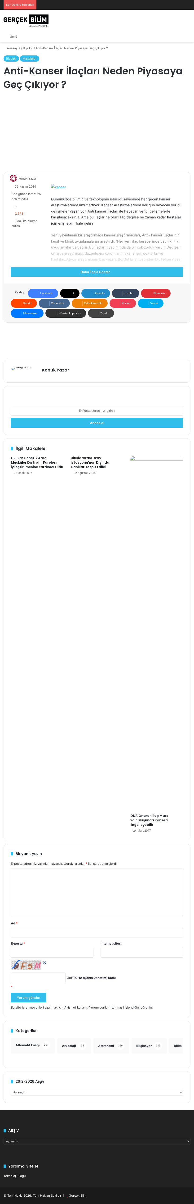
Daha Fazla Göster (96, 272)
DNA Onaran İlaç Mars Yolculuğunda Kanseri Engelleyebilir (149, 820)
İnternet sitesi (111, 943)
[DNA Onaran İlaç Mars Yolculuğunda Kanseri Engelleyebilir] (156, 633)
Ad (14, 923)
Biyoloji (28, 48)
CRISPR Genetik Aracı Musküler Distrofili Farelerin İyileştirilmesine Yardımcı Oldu (37, 462)
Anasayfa (13, 48)
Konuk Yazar (27, 178)
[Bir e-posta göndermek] (38, 178)
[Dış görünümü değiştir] (31, 36)
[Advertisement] (97, 132)
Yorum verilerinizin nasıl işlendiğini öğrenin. (121, 1007)
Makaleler (29, 58)
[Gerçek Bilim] (26, 20)
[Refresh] (44, 962)
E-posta (18, 943)
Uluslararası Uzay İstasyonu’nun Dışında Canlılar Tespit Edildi (90, 462)
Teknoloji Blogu (15, 1176)
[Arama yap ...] (23, 36)
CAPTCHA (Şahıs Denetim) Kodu (91, 978)
